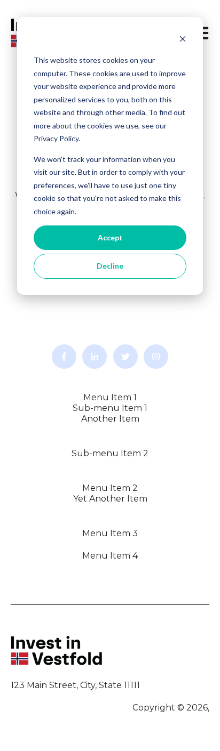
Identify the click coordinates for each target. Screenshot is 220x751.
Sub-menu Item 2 (110, 453)
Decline (110, 265)
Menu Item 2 (110, 488)
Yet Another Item (110, 499)
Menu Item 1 (110, 397)
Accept (110, 237)
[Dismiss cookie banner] (182, 40)
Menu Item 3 (110, 533)
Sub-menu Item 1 (110, 408)
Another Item (110, 419)
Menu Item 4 (110, 556)
